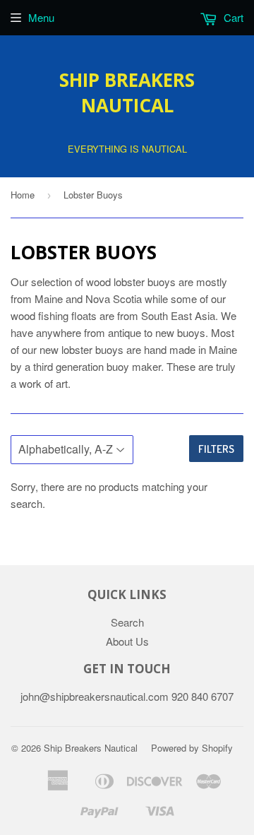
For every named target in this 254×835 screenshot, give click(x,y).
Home (23, 194)
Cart (232, 17)
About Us (127, 641)
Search (127, 622)
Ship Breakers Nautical (127, 92)
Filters (216, 449)
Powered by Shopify (192, 747)
